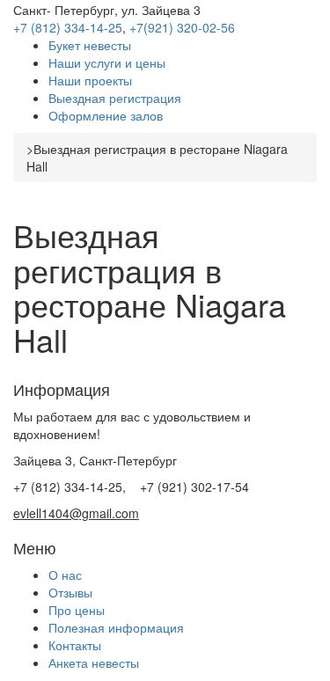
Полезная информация (116, 627)
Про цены (76, 610)
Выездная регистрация (114, 97)
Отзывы (70, 592)
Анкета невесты (93, 662)
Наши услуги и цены (106, 62)
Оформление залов (105, 115)
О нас (65, 574)
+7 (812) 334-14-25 (67, 27)
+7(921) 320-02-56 (182, 27)
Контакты (74, 645)
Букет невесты (89, 45)
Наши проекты (90, 80)
